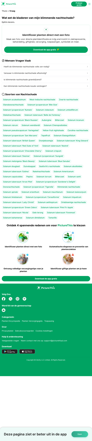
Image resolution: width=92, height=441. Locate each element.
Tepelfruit (45, 135)
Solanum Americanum (64, 171)
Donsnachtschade (11, 187)
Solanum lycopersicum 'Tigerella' (38, 187)
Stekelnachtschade (12, 115)
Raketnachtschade (41, 171)
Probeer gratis (79, 4)
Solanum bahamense (12, 218)
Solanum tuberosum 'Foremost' (61, 212)
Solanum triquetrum (72, 197)
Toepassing (49, 321)
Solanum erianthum (30, 192)
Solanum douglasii (11, 166)
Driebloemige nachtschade (73, 202)
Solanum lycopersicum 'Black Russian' (20, 120)
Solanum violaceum (45, 110)
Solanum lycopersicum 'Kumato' (17, 110)
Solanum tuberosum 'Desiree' (16, 156)
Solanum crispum (53, 151)
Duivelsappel (29, 166)
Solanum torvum (43, 177)
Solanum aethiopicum (47, 202)
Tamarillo (52, 218)
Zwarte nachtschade (68, 99)
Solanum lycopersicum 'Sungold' (48, 156)
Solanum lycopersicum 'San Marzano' (20, 135)
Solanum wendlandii (31, 125)
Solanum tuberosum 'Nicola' (16, 212)
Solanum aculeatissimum (14, 99)
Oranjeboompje (46, 141)
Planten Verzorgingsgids (32, 321)
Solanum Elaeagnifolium (64, 135)
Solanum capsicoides (13, 177)
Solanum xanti (74, 177)
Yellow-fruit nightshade (53, 130)
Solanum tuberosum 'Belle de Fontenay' (42, 115)
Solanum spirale (10, 192)
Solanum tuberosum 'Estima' (16, 171)
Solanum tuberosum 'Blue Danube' (54, 161)
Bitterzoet (59, 120)
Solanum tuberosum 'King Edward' (72, 141)
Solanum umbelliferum (68, 110)
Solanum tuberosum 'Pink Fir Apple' (57, 207)
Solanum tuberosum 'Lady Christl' (18, 202)
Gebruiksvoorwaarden (24, 331)
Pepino (29, 177)
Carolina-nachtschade (78, 130)
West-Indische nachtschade (42, 99)
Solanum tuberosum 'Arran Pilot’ (17, 182)
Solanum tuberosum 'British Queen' (19, 141)
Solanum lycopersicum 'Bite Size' (42, 105)
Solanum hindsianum (12, 197)
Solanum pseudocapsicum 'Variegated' (21, 130)
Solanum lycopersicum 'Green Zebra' (20, 207)
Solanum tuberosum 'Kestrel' (55, 146)
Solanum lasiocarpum (76, 192)
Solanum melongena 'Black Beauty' (19, 161)
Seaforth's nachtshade (49, 166)
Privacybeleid (7, 331)
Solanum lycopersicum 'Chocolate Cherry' (22, 151)
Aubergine (46, 120)
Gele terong (37, 212)
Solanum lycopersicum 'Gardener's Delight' (56, 182)
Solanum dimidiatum (35, 218)
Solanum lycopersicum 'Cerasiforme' (42, 197)
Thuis (4, 11)
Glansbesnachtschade (13, 105)
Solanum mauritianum (53, 192)
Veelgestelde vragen (10, 341)
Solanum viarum (10, 125)
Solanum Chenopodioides (55, 125)
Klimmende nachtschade (68, 187)
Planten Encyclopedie (11, 321)
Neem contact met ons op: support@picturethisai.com (44, 341)
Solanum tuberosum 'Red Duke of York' (21, 146)
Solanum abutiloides (73, 166)
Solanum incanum (76, 120)
